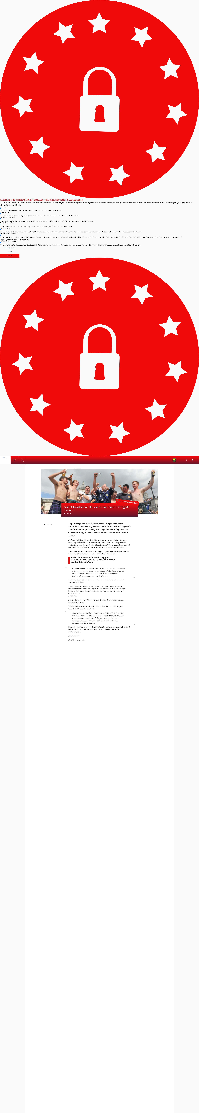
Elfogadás (9, 255)
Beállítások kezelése (9, 248)
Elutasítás (9, 251)
